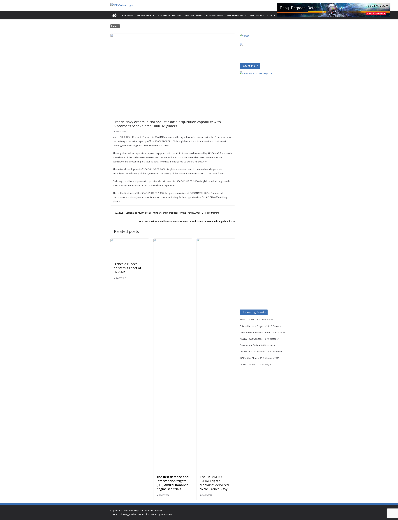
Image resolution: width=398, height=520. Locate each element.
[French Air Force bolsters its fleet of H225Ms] (129, 241)
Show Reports (145, 15)
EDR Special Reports (169, 15)
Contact (272, 15)
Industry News (193, 15)
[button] (244, 15)
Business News (214, 15)
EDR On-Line (257, 15)
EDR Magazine (235, 15)
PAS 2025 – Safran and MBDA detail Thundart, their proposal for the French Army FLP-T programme (166, 212)
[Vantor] (244, 35)
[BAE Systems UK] (333, 10)
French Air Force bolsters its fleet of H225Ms (127, 268)
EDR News (127, 15)
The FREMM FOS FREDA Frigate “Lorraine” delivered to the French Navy (214, 483)
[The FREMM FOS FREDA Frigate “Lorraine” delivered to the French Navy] (216, 241)
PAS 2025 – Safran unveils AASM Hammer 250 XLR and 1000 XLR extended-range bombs (185, 221)
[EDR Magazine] (114, 15)
